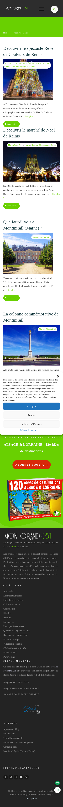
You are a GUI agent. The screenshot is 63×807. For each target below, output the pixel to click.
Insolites (7, 617)
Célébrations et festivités (14, 648)
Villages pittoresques (12, 644)
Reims (32, 66)
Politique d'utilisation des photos (18, 742)
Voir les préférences (32, 424)
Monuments (8, 622)
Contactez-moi (10, 747)
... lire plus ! (28, 116)
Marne (38, 63)
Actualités (9, 63)
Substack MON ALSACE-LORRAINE (21, 694)
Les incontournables (12, 596)
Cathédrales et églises (13, 600)
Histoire (7, 613)
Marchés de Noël (15, 145)
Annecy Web (31, 798)
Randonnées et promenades (15, 635)
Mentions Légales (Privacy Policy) (19, 751)
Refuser (31, 415)
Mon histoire (9, 733)
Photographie (22, 66)
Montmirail (45, 237)
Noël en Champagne (40, 145)
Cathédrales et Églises (24, 63)
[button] (58, 376)
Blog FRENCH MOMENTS (16, 682)
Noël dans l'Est (10, 652)
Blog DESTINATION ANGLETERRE (21, 688)
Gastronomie (9, 609)
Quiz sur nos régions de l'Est (16, 630)
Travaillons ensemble (13, 738)
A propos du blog (11, 729)
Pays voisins (9, 657)
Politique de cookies (28, 430)
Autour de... (9, 591)
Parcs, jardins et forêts (13, 626)
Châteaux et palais (11, 604)
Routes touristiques (12, 639)
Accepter (31, 406)
